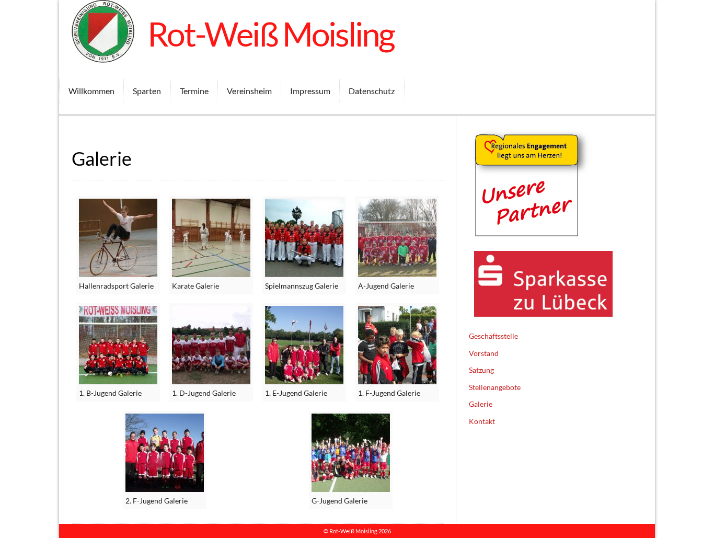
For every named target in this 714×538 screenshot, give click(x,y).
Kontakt (482, 421)
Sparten (147, 91)
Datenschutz (372, 91)
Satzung (481, 369)
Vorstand (484, 353)
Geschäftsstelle (493, 335)
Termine (194, 91)
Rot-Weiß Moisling (271, 34)
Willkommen (91, 91)
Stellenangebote (495, 387)
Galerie (480, 403)
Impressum (310, 91)
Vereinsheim (249, 91)
